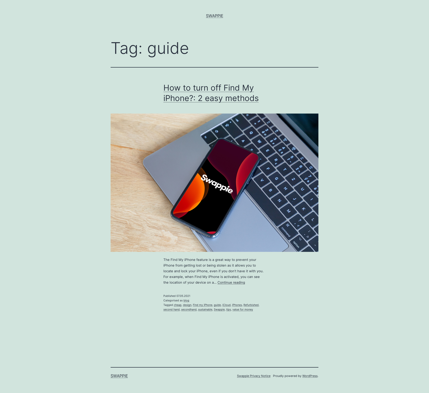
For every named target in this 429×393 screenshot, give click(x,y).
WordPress (310, 376)
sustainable (205, 309)
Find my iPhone (202, 305)
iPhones (237, 305)
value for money (242, 309)
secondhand (189, 309)
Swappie (214, 15)
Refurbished (251, 305)
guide (217, 305)
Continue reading (231, 282)
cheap (177, 305)
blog (186, 300)
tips (228, 309)
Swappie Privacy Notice (253, 376)
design (187, 305)
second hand (171, 309)
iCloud (226, 305)
